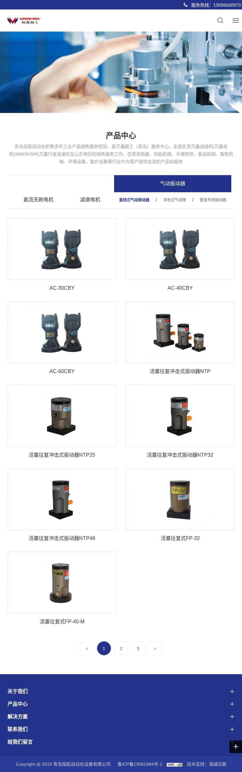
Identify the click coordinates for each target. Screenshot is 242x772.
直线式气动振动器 (134, 200)
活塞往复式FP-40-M (62, 621)
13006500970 (227, 5)
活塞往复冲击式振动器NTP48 (62, 538)
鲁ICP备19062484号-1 (140, 764)
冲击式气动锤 (174, 200)
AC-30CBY (62, 288)
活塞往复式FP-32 (180, 538)
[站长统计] (174, 764)
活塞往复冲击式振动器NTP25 (62, 455)
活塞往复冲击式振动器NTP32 (180, 455)
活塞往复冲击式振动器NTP (180, 371)
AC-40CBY (180, 288)
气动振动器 (172, 183)
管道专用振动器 (213, 200)
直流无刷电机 (38, 199)
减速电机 (90, 199)
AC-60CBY (62, 371)
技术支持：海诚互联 (207, 764)
